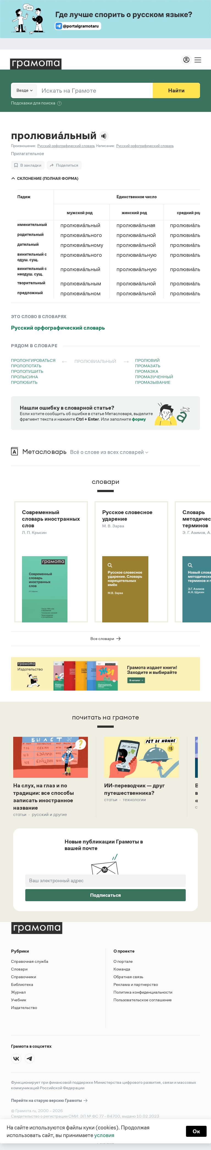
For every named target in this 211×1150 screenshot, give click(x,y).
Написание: (105, 146)
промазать (147, 365)
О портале (123, 961)
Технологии (134, 799)
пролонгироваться (33, 360)
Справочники (23, 976)
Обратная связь (128, 976)
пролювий (147, 360)
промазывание (152, 382)
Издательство (24, 1007)
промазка (146, 371)
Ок (196, 1131)
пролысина (24, 376)
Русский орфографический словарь (58, 328)
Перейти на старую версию (47, 1100)
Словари (19, 969)
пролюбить (24, 382)
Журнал (18, 992)
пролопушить (27, 371)
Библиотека (22, 984)
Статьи (19, 814)
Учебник (18, 999)
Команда (121, 969)
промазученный (154, 376)
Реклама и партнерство (135, 984)
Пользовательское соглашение (142, 999)
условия (104, 1135)
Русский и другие (49, 814)
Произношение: (23, 146)
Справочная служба (29, 961)
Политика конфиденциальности (142, 992)
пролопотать (26, 365)
